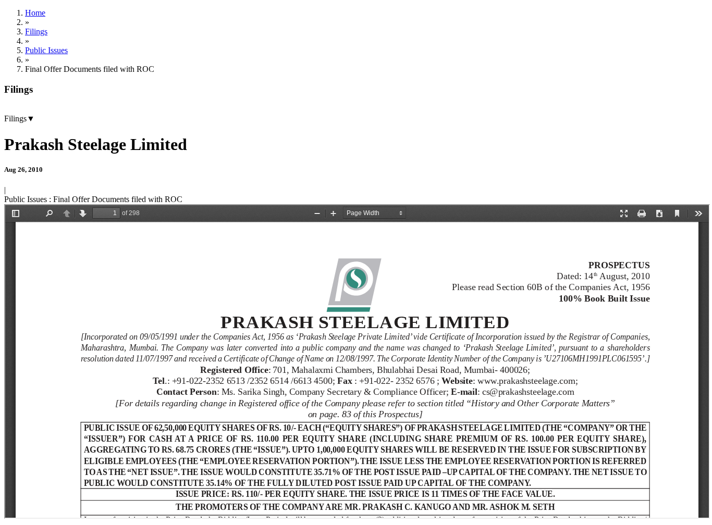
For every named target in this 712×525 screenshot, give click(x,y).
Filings (36, 31)
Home (35, 12)
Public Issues (46, 50)
